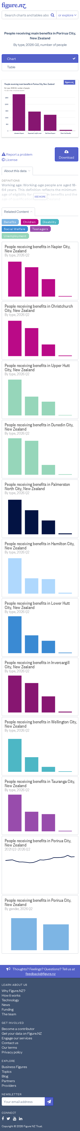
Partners (8, 1080)
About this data (15, 170)
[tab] (40, 58)
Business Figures (14, 1066)
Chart (11, 58)
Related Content (16, 211)
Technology (10, 999)
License (11, 159)
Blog (5, 1076)
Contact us (10, 1042)
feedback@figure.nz (41, 973)
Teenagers (40, 228)
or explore (66, 15)
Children (29, 221)
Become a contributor (18, 1028)
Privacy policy (12, 1052)
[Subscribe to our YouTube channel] (14, 1118)
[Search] (52, 15)
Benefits (10, 221)
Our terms (9, 1047)
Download (66, 157)
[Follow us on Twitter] (8, 1118)
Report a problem (19, 154)
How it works (11, 995)
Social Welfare (14, 228)
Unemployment (15, 235)
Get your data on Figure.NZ (22, 1033)
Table (11, 66)
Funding (7, 1009)
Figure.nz (14, 5)
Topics (7, 1071)
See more (40, 196)
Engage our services (17, 1038)
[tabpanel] (40, 108)
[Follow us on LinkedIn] (20, 1118)
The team (9, 1013)
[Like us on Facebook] (3, 1118)
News (6, 1004)
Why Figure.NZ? (13, 990)
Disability (49, 221)
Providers (9, 1085)
